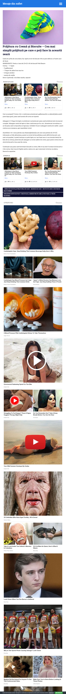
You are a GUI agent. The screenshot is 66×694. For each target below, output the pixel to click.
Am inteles (59, 692)
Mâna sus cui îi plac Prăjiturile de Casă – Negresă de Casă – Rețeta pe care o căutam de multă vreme (32, 189)
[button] (33, 27)
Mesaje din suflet (12, 3)
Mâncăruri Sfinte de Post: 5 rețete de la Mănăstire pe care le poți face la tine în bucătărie (29, 194)
